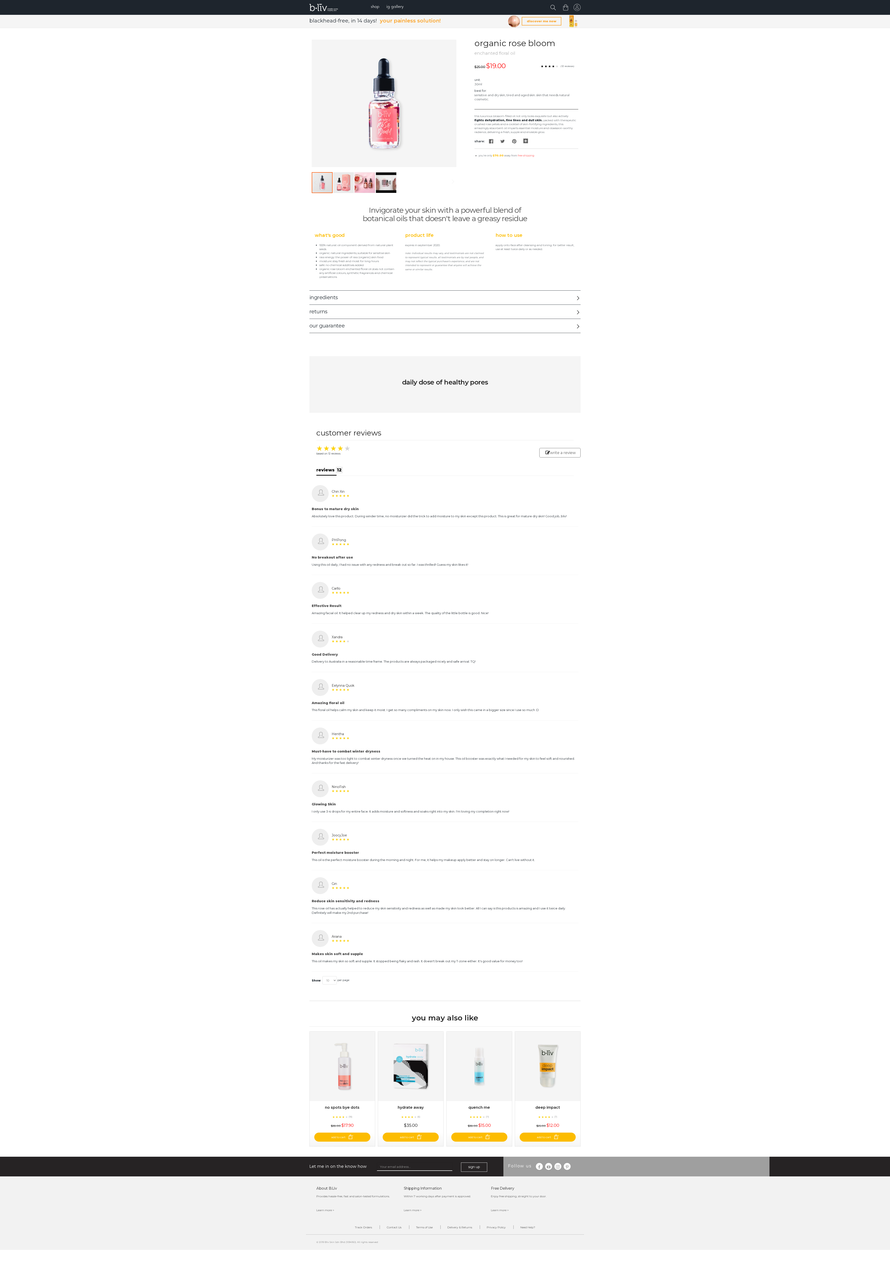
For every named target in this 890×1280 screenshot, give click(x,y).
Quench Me (479, 1107)
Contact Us (394, 1227)
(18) (350, 1116)
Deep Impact (547, 1107)
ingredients (323, 297)
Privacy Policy (496, 1227)
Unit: (477, 80)
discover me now (541, 21)
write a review (563, 453)
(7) (555, 1116)
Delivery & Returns (459, 1227)
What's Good (330, 235)
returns (318, 311)
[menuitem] (375, 7)
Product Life (419, 235)
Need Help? (527, 1227)
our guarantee (327, 326)
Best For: (480, 90)
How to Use (509, 235)
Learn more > (325, 1210)
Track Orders (363, 1227)
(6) (418, 1116)
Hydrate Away (411, 1107)
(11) (487, 1116)
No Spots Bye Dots (342, 1107)
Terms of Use (424, 1227)
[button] (343, 183)
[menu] (387, 7)
